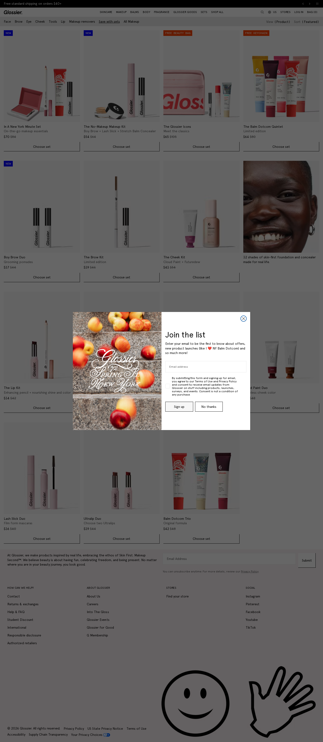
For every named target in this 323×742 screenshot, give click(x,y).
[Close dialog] (243, 318)
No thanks (208, 407)
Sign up (179, 407)
